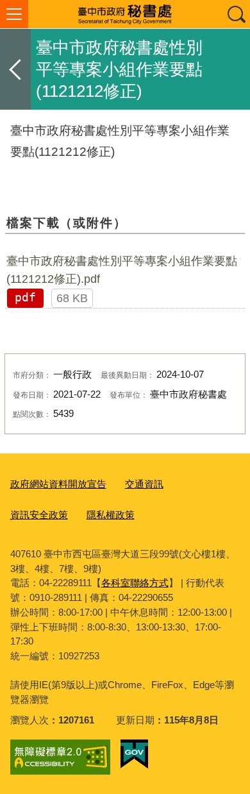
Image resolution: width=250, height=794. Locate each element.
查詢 (236, 14)
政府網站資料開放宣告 (58, 483)
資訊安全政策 (39, 514)
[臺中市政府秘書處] (125, 14)
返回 (15, 69)
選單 (14, 14)
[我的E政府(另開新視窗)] (134, 754)
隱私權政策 (111, 514)
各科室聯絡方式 (135, 582)
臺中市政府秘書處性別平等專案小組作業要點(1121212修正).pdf (121, 270)
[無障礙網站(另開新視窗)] (60, 757)
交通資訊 (144, 483)
